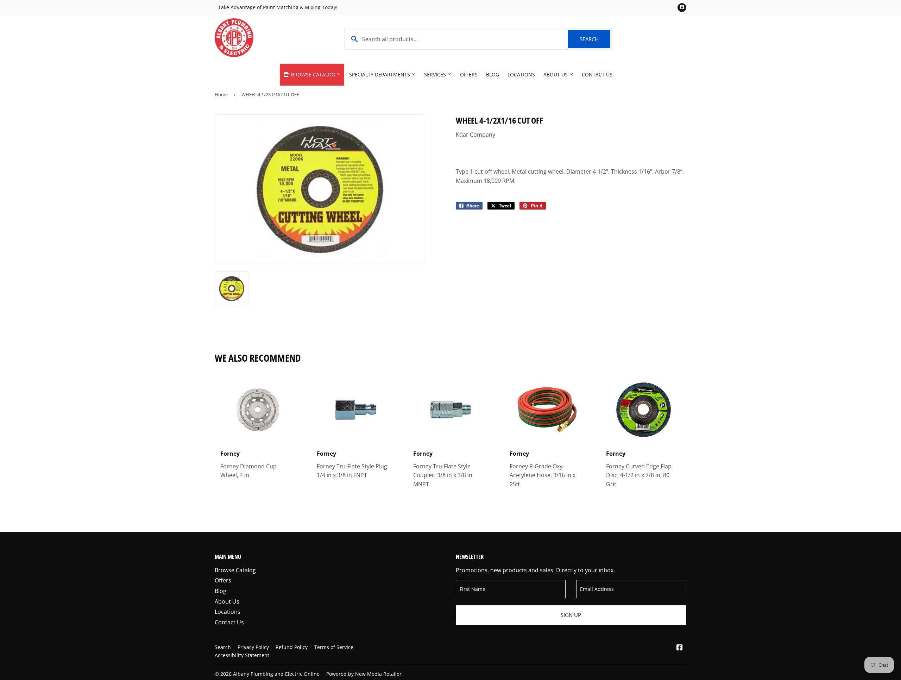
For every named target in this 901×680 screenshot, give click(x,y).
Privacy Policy (253, 647)
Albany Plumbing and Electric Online (276, 673)
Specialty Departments (380, 74)
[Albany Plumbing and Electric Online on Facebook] (679, 648)
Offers (469, 74)
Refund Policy (292, 647)
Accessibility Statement (242, 655)
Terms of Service (333, 647)
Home (221, 94)
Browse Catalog (313, 74)
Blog (492, 74)
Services (435, 74)
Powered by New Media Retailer (364, 673)
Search (595, 39)
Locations (521, 74)
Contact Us (597, 74)
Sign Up (571, 614)
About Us (556, 74)
